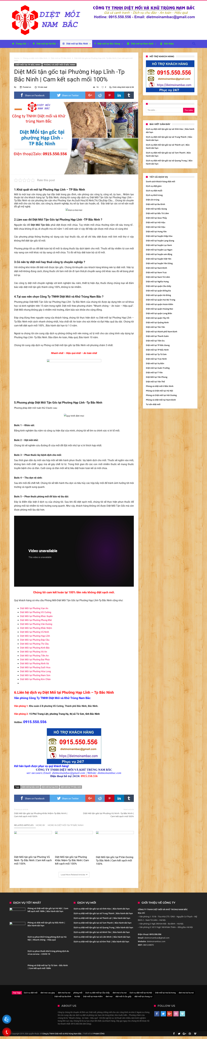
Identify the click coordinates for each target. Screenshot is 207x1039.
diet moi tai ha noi (186, 993)
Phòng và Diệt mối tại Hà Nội (159, 390)
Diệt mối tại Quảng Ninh (157, 322)
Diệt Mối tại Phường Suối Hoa (35, 667)
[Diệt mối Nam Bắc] (47, 5)
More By (40, 825)
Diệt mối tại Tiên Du (155, 340)
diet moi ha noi (64, 993)
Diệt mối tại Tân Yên (155, 327)
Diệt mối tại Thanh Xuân (157, 336)
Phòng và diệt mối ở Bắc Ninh (35, 58)
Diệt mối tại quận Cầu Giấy (158, 286)
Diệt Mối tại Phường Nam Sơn (35, 675)
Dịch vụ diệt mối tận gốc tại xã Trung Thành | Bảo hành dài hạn (103, 913)
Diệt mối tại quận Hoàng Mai (159, 308)
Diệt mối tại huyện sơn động (159, 254)
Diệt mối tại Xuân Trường (158, 368)
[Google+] (169, 1014)
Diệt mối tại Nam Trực (156, 272)
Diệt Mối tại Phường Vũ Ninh (34, 632)
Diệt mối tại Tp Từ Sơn (156, 354)
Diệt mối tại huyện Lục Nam (159, 245)
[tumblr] (129, 95)
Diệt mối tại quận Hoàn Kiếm (159, 304)
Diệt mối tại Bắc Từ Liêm (157, 213)
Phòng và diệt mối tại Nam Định (161, 399)
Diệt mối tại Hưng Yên (156, 231)
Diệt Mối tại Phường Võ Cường (35, 612)
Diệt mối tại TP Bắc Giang (158, 345)
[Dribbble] (176, 1014)
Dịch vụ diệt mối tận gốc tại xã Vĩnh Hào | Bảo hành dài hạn (102, 908)
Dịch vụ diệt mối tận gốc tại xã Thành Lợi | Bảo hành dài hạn (102, 918)
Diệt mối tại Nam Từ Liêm (158, 277)
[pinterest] (109, 95)
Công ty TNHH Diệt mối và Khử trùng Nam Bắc (62, 1033)
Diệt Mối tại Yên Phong (156, 377)
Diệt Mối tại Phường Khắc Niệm (36, 628)
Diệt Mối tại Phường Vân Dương (36, 624)
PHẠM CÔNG (99, 1033)
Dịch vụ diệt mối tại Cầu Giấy (97, 993)
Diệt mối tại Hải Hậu (155, 222)
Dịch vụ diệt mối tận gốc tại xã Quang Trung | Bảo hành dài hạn (103, 927)
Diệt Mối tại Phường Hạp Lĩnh (35, 636)
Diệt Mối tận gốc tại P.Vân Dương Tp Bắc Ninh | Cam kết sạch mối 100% (114, 860)
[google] (90, 95)
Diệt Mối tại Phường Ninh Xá (34, 663)
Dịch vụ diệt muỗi (154, 190)
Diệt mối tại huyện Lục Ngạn (159, 249)
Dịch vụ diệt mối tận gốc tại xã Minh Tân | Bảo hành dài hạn (102, 932)
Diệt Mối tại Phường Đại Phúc (35, 659)
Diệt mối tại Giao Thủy (156, 217)
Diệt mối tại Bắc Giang (156, 208)
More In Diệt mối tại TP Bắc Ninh (65, 825)
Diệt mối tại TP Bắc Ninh (61, 58)
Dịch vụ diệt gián (154, 186)
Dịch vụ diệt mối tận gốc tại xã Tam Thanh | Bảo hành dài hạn (102, 922)
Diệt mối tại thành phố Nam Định (161, 331)
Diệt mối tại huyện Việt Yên (158, 258)
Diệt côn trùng (152, 199)
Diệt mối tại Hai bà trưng (165, 993)
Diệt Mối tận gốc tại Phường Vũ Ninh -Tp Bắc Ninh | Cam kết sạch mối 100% (108, 813)
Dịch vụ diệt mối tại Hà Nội (141, 993)
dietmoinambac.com (109, 772)
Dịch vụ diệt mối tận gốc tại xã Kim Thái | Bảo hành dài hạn (101, 941)
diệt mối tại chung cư (143, 996)
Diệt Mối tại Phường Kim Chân (35, 679)
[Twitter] (163, 1014)
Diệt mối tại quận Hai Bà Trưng (160, 299)
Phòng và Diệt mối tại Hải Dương (161, 395)
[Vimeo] (182, 1014)
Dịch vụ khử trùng (154, 195)
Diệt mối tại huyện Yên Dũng (159, 263)
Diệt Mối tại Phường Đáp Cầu (34, 639)
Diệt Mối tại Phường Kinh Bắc (35, 647)
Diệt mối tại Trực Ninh (156, 358)
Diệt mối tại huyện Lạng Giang (160, 240)
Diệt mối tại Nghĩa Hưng (157, 281)
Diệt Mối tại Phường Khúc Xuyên (36, 616)
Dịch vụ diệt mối (30, 993)
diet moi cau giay (47, 993)
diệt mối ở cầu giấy (123, 996)
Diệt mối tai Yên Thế (155, 381)
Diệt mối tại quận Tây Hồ (157, 318)
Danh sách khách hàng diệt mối (160, 181)
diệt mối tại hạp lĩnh (50, 787)
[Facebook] (157, 1014)
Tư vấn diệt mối (153, 404)
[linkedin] (119, 95)
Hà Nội (77, 996)
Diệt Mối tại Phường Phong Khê (36, 620)
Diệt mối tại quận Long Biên (159, 313)
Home (16, 58)
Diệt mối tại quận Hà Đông (158, 295)
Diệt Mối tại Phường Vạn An (34, 608)
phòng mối (77, 993)
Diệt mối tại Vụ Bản (155, 363)
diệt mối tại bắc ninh (30, 787)
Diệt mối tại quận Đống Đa (158, 290)
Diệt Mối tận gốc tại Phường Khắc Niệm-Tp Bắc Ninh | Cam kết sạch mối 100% (40, 813)
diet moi (109, 996)
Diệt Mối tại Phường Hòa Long (35, 671)
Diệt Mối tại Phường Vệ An (33, 651)
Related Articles (23, 825)
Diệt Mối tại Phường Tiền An (34, 655)
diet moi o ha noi (120, 993)
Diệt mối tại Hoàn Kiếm (93, 996)
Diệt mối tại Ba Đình (155, 204)
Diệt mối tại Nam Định (156, 267)
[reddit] (100, 95)
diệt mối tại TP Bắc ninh (71, 787)
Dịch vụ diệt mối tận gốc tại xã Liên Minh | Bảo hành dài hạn (102, 936)
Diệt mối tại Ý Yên (154, 372)
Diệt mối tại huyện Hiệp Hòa (159, 236)
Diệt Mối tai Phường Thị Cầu (34, 643)
